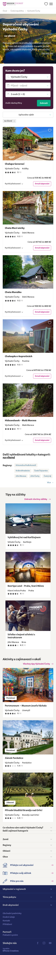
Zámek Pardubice (14, 758)
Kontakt (6, 920)
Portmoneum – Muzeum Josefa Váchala (25, 705)
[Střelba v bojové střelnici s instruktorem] (28, 615)
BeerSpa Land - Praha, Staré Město (26, 586)
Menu (51, 4)
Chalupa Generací (14, 164)
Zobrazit (44, 103)
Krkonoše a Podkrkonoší (26, 465)
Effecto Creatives (11, 950)
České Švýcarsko (41, 471)
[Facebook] (37, 943)
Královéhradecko (23, 471)
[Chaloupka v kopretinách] (28, 336)
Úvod (5, 11)
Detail (42, 184)
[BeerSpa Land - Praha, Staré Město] (28, 567)
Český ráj (47, 476)
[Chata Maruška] (28, 272)
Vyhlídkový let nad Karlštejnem (24, 537)
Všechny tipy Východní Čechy (36, 664)
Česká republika (17, 11)
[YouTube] (50, 943)
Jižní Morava (21, 476)
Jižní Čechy (34, 476)
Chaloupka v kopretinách (18, 356)
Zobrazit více (47, 53)
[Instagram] (44, 943)
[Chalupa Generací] (28, 143)
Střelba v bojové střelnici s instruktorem (21, 636)
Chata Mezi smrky (14, 228)
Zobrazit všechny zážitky (35, 499)
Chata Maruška (13, 292)
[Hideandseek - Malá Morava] (28, 400)
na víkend (9, 457)
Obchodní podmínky (12, 913)
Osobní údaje (9, 917)
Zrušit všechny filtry (13, 103)
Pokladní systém (10, 935)
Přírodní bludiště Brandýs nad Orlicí (23, 810)
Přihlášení (7, 924)
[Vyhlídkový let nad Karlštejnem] (28, 518)
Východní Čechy (33, 11)
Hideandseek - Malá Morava (20, 420)
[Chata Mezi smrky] (28, 207)
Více (49, 482)
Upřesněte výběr (26, 115)
